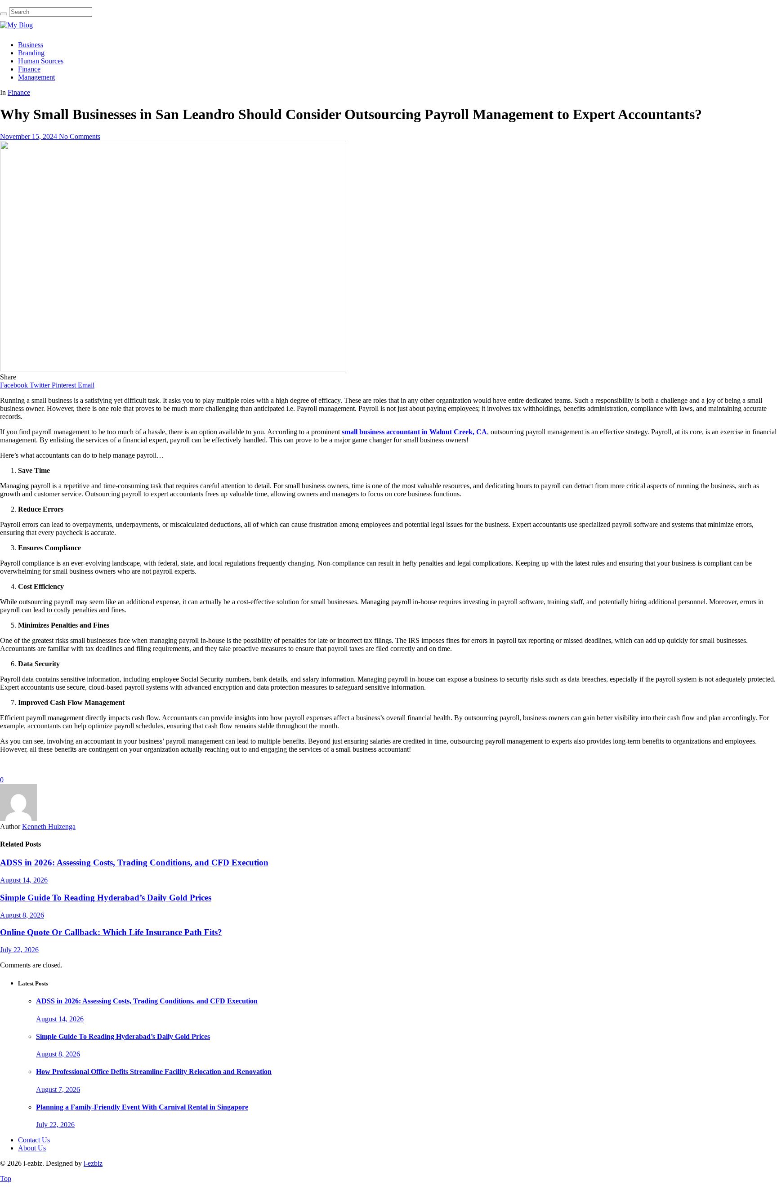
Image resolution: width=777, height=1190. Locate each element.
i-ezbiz (93, 1163)
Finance (29, 69)
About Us (32, 1148)
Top (5, 1178)
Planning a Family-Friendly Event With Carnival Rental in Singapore (142, 1107)
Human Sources (40, 61)
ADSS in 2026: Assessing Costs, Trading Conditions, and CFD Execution (134, 862)
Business (30, 45)
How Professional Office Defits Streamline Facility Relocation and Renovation (154, 1071)
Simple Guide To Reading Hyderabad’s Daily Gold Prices (105, 897)
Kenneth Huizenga (49, 826)
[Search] (3, 14)
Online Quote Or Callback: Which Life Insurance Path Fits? (111, 932)
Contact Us (34, 1140)
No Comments (79, 136)
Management (36, 77)
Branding (31, 53)
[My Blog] (16, 25)
